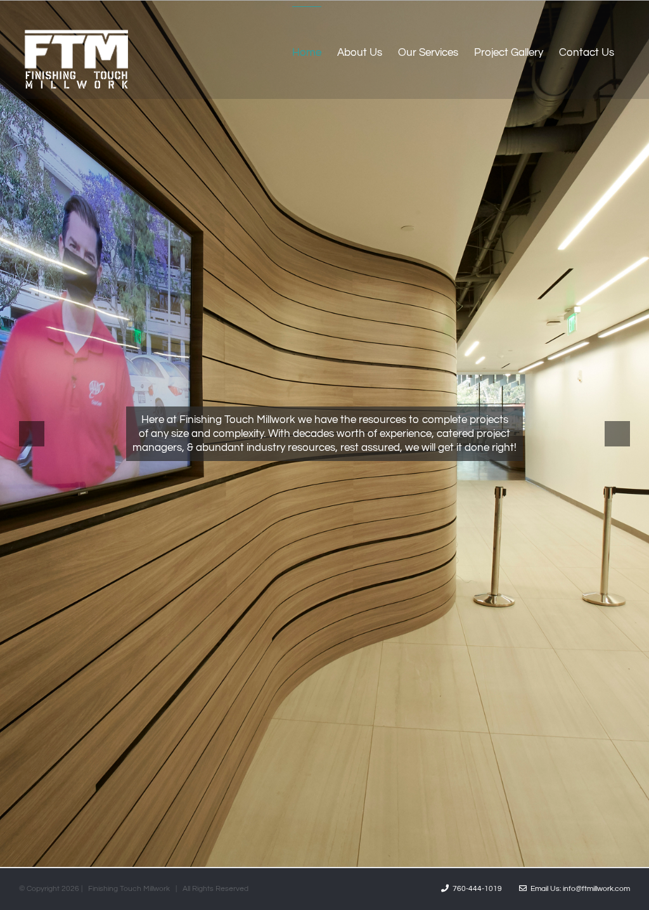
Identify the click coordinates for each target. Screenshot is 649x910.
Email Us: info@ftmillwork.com (578, 889)
